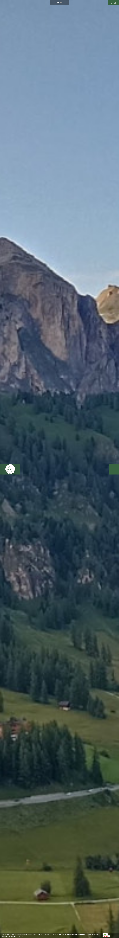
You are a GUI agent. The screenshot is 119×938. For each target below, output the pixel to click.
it (111, 2)
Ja (105, 934)
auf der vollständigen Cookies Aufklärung (73, 934)
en (115, 2)
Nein (106, 936)
